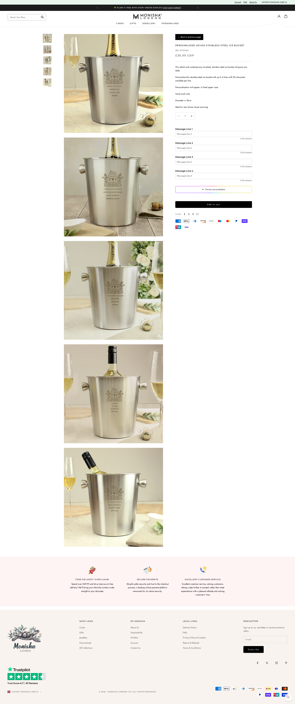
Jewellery (148, 23)
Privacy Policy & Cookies (194, 637)
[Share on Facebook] (184, 214)
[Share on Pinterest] (193, 214)
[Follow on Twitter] (267, 662)
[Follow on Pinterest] (286, 662)
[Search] (42, 17)
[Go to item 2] (47, 49)
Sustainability (136, 632)
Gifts (133, 23)
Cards (120, 23)
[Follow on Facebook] (257, 662)
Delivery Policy (189, 627)
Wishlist (134, 637)
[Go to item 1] (47, 38)
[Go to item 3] (47, 60)
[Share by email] (197, 214)
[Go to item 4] (47, 71)
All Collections (85, 647)
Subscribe (253, 649)
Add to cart (213, 204)
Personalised (170, 23)
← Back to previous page (189, 36)
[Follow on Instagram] (276, 662)
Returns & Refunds (191, 642)
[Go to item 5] (47, 82)
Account (238, 2)
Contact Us (135, 647)
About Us (253, 2)
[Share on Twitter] (189, 214)
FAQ (245, 2)
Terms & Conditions (192, 647)
